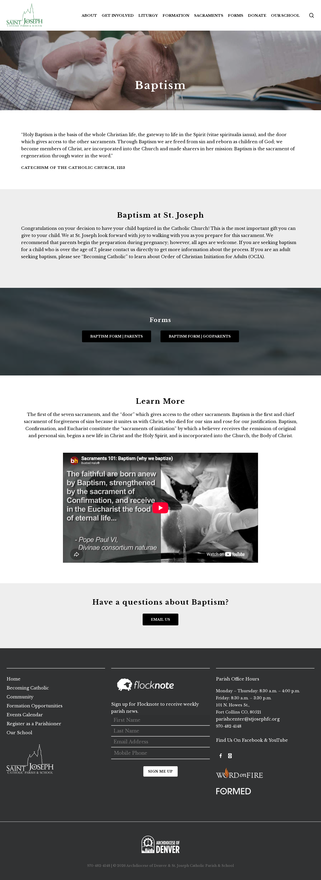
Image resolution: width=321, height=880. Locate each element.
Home (13, 679)
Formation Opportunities (35, 706)
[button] (116, 336)
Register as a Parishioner (34, 723)
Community (20, 697)
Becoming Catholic (104, 256)
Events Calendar (25, 714)
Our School (19, 732)
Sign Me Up (160, 771)
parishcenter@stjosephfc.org (248, 719)
